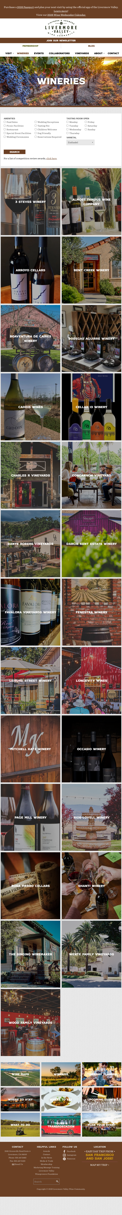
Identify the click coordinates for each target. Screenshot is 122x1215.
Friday (91, 122)
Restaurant (12, 129)
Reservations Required (49, 137)
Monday (73, 122)
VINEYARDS (82, 53)
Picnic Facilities (15, 126)
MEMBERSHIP (30, 45)
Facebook (71, 1151)
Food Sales (12, 122)
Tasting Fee (43, 126)
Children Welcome (47, 129)
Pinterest (71, 1159)
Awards (46, 1151)
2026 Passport (25, 7)
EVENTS (39, 53)
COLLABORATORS (59, 53)
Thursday (74, 133)
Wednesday (75, 129)
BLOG (91, 45)
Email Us (19, 1164)
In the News (46, 1158)
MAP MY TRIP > (99, 1165)
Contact (46, 1154)
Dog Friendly (44, 133)
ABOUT (98, 53)
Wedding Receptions (48, 122)
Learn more (61, 11)
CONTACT (113, 53)
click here (51, 158)
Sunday (91, 129)
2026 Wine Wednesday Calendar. (66, 15)
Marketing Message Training (47, 1167)
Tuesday (73, 126)
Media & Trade (46, 1161)
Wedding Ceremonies (18, 137)
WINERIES (23, 53)
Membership (46, 1164)
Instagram (71, 1155)
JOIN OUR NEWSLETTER (61, 40)
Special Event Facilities (19, 133)
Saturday (92, 126)
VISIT (8, 53)
